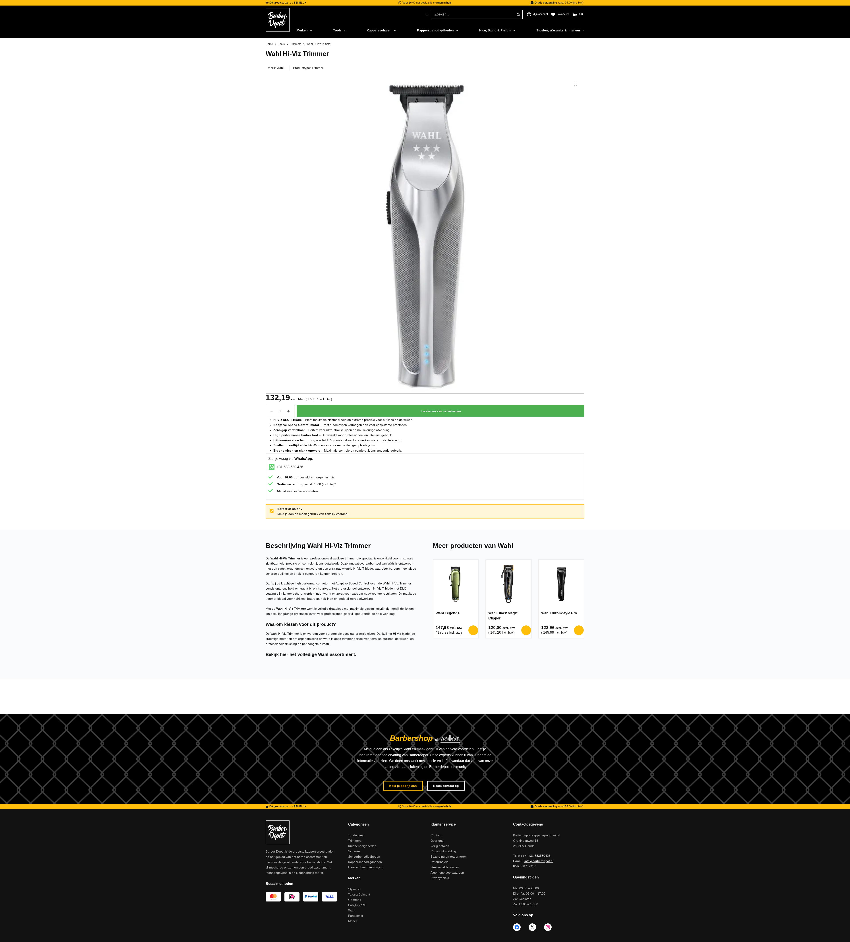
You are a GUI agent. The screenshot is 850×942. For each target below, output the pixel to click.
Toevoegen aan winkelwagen (440, 411)
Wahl (280, 68)
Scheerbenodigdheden (364, 856)
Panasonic (355, 915)
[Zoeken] (427, 14)
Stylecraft (354, 889)
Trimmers (354, 840)
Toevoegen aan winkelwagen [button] (473, 630)
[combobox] (472, 14)
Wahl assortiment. (337, 654)
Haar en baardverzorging (365, 867)
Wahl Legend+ (448, 613)
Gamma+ (354, 899)
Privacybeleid (440, 878)
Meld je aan (285, 514)
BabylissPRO (357, 905)
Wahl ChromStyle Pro (559, 613)
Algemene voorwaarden (447, 872)
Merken (302, 30)
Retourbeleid (439, 862)
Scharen (354, 851)
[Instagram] (548, 927)
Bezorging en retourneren (449, 856)
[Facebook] (517, 927)
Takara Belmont (359, 894)
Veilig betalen (440, 846)
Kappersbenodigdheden (435, 30)
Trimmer (317, 68)
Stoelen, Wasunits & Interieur (558, 30)
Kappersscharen (379, 30)
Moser (352, 921)
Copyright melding (443, 851)
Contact (436, 835)
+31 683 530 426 (290, 467)
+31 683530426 (539, 855)
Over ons (437, 840)
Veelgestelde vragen (445, 867)
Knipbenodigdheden (362, 846)
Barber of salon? (290, 509)
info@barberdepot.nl (538, 861)
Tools (337, 30)
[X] (532, 927)
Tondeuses (355, 835)
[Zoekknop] (518, 14)
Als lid (281, 491)
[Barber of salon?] (271, 511)
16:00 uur (291, 477)
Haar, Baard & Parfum (495, 30)
